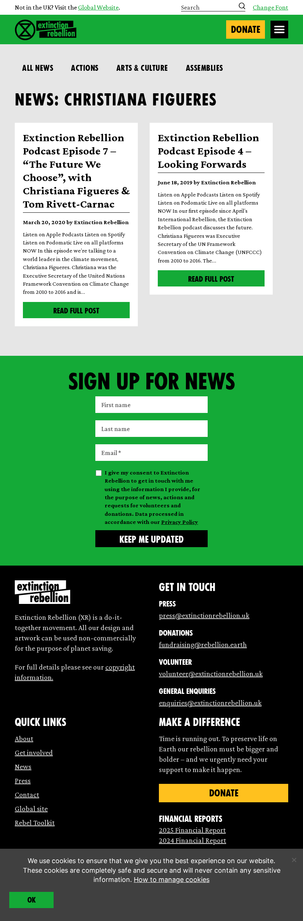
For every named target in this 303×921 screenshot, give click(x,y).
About (24, 738)
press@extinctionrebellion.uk (204, 615)
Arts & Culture (142, 68)
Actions (85, 68)
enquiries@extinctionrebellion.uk (210, 703)
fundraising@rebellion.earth (203, 644)
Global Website (98, 7)
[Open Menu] (279, 29)
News (23, 766)
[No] (293, 859)
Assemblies (204, 68)
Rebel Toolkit (35, 823)
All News (37, 68)
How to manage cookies (172, 879)
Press (23, 780)
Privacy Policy (179, 522)
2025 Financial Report (192, 830)
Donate (245, 29)
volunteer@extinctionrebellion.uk (211, 674)
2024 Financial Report (192, 840)
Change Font (270, 7)
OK (31, 900)
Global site (31, 808)
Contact (27, 794)
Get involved (34, 752)
